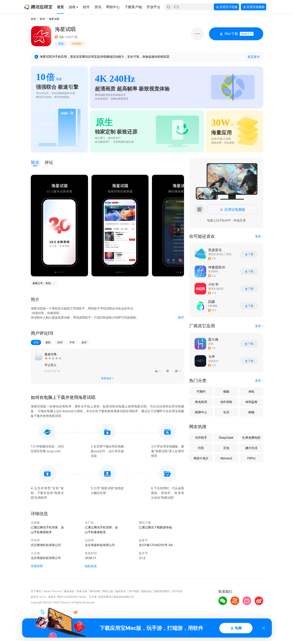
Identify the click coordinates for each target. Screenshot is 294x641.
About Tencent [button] (52, 591)
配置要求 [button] (254, 57)
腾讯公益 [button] (108, 591)
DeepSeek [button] (226, 437)
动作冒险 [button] (226, 402)
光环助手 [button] (201, 437)
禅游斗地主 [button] (201, 458)
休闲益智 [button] (251, 402)
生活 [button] (226, 412)
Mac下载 (239, 34)
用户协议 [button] (177, 591)
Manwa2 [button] (226, 458)
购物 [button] (251, 412)
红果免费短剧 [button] (251, 437)
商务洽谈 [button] (82, 591)
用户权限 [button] (133, 591)
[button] (38, 6)
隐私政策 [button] (91, 566)
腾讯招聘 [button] (95, 591)
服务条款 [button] (69, 591)
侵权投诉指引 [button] (162, 591)
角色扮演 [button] (201, 402)
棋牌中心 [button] (201, 412)
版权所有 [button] (121, 591)
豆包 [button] (226, 448)
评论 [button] (49, 162)
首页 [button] (33, 18)
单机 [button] (251, 391)
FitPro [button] (251, 458)
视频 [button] (226, 391)
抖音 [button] (201, 448)
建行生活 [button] (251, 448)
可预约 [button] (201, 391)
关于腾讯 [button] (36, 591)
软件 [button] (42, 18)
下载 (250, 254)
